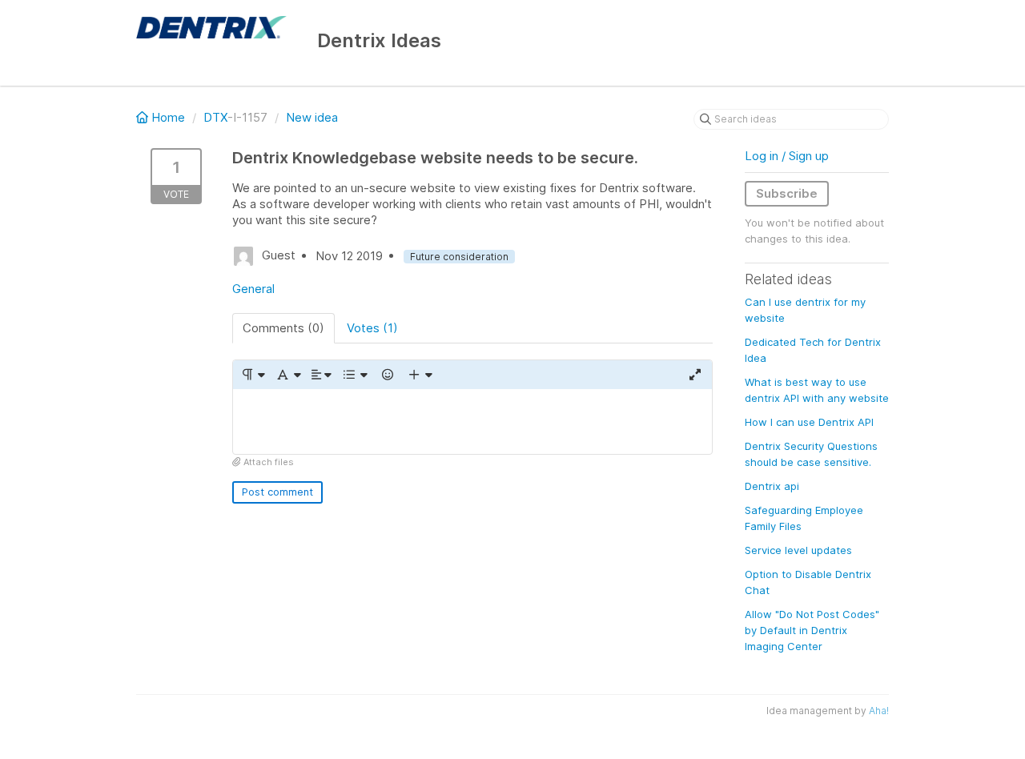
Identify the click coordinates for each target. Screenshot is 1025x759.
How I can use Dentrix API (809, 422)
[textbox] (472, 421)
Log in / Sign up (787, 155)
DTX (215, 117)
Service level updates (798, 550)
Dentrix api (772, 486)
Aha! (879, 711)
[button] (252, 374)
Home (168, 117)
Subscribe (787, 193)
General (253, 288)
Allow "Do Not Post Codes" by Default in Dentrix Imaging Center (812, 630)
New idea (312, 117)
